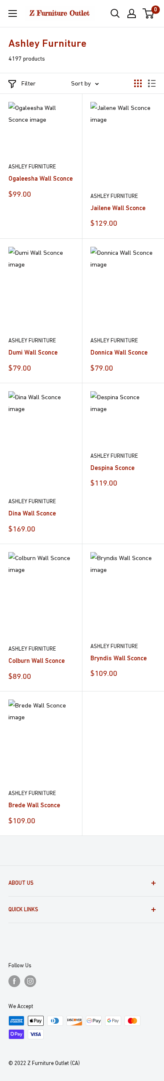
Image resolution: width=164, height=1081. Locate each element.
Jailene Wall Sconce (117, 207)
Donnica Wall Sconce (119, 352)
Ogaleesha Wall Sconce (40, 178)
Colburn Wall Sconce (36, 660)
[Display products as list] (152, 83)
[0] (148, 13)
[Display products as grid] (138, 83)
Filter (28, 83)
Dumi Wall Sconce (33, 352)
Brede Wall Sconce (34, 805)
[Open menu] (12, 13)
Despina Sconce (112, 467)
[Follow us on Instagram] (30, 981)
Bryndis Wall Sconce (118, 658)
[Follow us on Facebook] (14, 981)
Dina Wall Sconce (32, 513)
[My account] (131, 13)
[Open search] (115, 13)
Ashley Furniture (32, 166)
